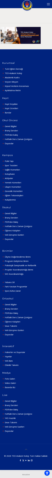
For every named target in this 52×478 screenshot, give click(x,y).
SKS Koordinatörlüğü (14, 274)
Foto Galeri (10, 378)
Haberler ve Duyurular (15, 352)
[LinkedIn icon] (29, 460)
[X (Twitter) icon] (23, 460)
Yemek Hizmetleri (13, 182)
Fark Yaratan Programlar (16, 286)
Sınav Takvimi (11, 326)
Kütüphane (10, 174)
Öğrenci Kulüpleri (12, 230)
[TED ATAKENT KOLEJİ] (27, 4)
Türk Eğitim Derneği (14, 69)
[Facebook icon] (20, 460)
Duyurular (9, 143)
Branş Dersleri (11, 130)
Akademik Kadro (12, 77)
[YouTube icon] (26, 460)
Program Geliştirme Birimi (16, 261)
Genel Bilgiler (11, 126)
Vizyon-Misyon (11, 81)
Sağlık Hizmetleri (12, 169)
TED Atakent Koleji (13, 73)
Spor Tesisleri (11, 165)
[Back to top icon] (26, 449)
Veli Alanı (9, 360)
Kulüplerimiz (10, 199)
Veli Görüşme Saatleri (14, 426)
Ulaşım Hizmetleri (13, 186)
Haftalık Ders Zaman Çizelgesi (18, 139)
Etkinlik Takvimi (11, 365)
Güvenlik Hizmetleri (14, 191)
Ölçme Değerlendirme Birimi (18, 256)
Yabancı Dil (10, 282)
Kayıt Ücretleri (11, 108)
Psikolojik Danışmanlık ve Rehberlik (20, 265)
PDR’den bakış (11, 134)
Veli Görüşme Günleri (14, 234)
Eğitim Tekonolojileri (14, 195)
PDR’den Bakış (11, 222)
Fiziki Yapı (9, 161)
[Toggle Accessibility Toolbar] (47, 473)
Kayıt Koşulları (11, 104)
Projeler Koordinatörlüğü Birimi (19, 269)
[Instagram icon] (32, 460)
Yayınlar (8, 356)
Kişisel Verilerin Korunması (17, 86)
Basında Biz (10, 387)
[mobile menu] (48, 4)
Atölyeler (9, 178)
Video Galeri (10, 383)
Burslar (8, 112)
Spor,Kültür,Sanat (13, 290)
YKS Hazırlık (10, 418)
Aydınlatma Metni (13, 90)
